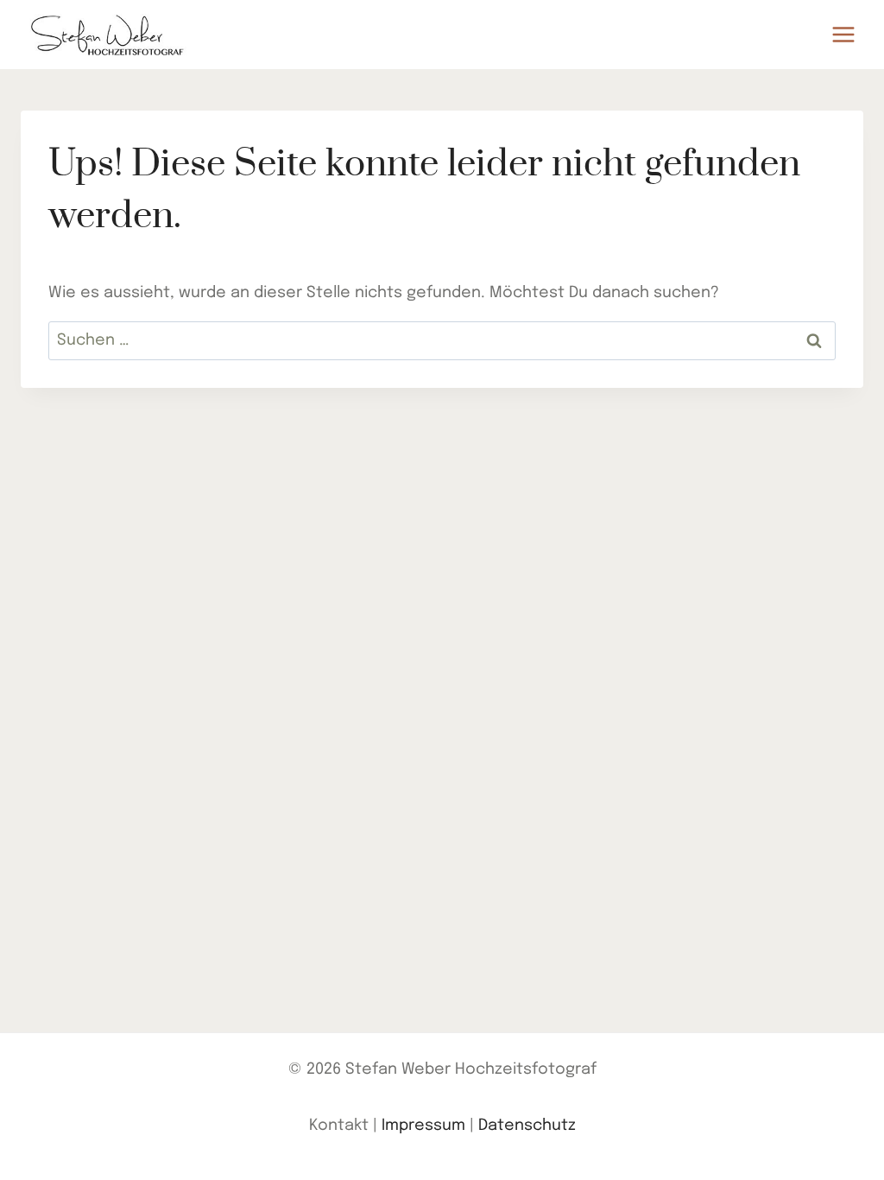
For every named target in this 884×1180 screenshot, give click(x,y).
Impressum (423, 1125)
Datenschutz (527, 1125)
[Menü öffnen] (843, 34)
